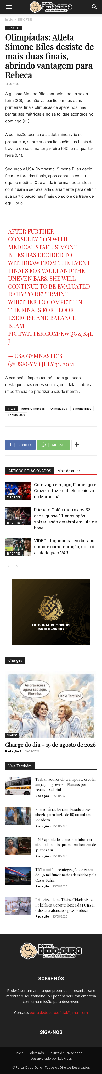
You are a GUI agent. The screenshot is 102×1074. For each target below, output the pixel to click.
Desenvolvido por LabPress (51, 1058)
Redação (42, 796)
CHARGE (12, 735)
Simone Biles (82, 408)
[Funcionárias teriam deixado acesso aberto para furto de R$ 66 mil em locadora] (18, 816)
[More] (76, 445)
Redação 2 (13, 751)
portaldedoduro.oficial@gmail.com (59, 1012)
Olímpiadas (58, 408)
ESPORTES (25, 19)
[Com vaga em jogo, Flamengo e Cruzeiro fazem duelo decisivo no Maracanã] (18, 491)
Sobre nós (36, 1053)
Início (9, 19)
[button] (9, 7)
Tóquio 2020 (16, 415)
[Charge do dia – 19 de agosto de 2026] (51, 704)
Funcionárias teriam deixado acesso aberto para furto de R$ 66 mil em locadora (64, 814)
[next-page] (17, 566)
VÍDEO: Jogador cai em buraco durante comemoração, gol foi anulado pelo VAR (64, 546)
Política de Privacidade (65, 1053)
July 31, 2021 (58, 364)
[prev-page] (8, 566)
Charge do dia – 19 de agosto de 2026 (50, 744)
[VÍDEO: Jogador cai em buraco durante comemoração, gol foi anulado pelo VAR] (18, 547)
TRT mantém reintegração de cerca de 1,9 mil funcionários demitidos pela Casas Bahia (65, 875)
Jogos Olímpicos (33, 408)
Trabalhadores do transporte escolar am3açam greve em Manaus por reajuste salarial (65, 784)
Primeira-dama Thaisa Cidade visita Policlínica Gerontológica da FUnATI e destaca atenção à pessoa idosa (65, 905)
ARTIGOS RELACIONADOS (29, 471)
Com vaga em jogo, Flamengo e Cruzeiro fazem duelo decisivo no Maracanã (65, 490)
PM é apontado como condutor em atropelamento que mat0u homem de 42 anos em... (65, 845)
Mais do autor (69, 471)
